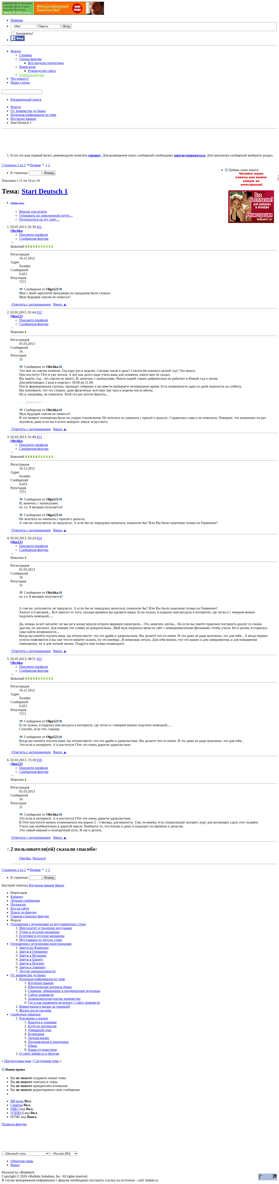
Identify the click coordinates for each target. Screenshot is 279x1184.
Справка (25, 55)
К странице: (19, 173)
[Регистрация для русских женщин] (251, 222)
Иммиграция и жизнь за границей (44, 1006)
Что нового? (19, 78)
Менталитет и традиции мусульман (45, 928)
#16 (39, 760)
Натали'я (39, 858)
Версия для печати (33, 211)
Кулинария (36, 1034)
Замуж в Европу (31, 959)
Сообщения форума (33, 238)
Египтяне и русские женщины (42, 936)
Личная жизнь (38, 1038)
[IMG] (14, 1109)
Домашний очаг (40, 1030)
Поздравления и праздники (48, 1042)
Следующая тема (46, 1061)
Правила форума (14, 1124)
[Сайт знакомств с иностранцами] (251, 185)
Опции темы (17, 203)
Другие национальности (37, 971)
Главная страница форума (29, 916)
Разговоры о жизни (33, 1018)
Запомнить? (24, 33)
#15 (39, 659)
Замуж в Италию (31, 963)
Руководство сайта (42, 71)
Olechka (25, 858)
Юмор (32, 1046)
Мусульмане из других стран (40, 940)
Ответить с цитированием (31, 304)
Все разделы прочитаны (46, 63)
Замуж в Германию (33, 951)
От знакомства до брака (28, 975)
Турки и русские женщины (39, 932)
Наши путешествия (42, 1049)
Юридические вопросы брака (50, 987)
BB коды (17, 1101)
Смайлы (16, 1105)
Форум (15, 51)
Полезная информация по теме (42, 979)
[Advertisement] (81, 140)
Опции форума (30, 59)
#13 (39, 437)
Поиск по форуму (23, 912)
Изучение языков (40, 983)
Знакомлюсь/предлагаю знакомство (54, 998)
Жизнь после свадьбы (35, 1010)
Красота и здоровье (42, 1022)
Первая (35, 165)
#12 (39, 312)
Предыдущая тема (17, 1061)
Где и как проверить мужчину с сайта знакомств (64, 1002)
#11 (39, 227)
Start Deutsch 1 (45, 191)
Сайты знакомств (41, 995)
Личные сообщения (25, 900)
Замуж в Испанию (32, 955)
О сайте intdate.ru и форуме (39, 1053)
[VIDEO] (17, 1113)
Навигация (27, 67)
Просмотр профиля (33, 234)
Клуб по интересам (42, 1026)
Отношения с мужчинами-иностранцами (40, 944)
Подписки (18, 904)
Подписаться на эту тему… (39, 219)
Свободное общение (25, 1014)
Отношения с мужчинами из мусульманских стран (48, 924)
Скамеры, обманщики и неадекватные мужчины (64, 991)
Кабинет (16, 896)
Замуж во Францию (34, 947)
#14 (39, 538)
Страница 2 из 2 (14, 165)
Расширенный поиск (25, 99)
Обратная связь (21, 1161)
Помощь (16, 20)
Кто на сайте (19, 908)
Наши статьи (20, 82)
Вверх (60, 304)
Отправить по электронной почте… (46, 215)
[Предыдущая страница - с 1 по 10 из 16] (43, 165)
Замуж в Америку (32, 967)
